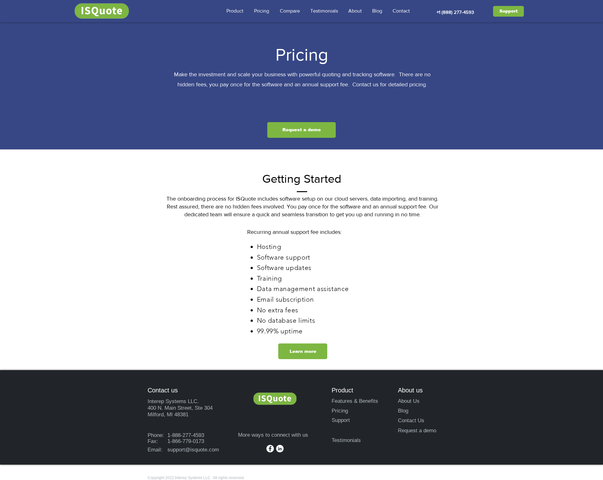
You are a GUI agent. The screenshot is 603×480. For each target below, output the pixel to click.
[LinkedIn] (280, 448)
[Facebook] (270, 448)
